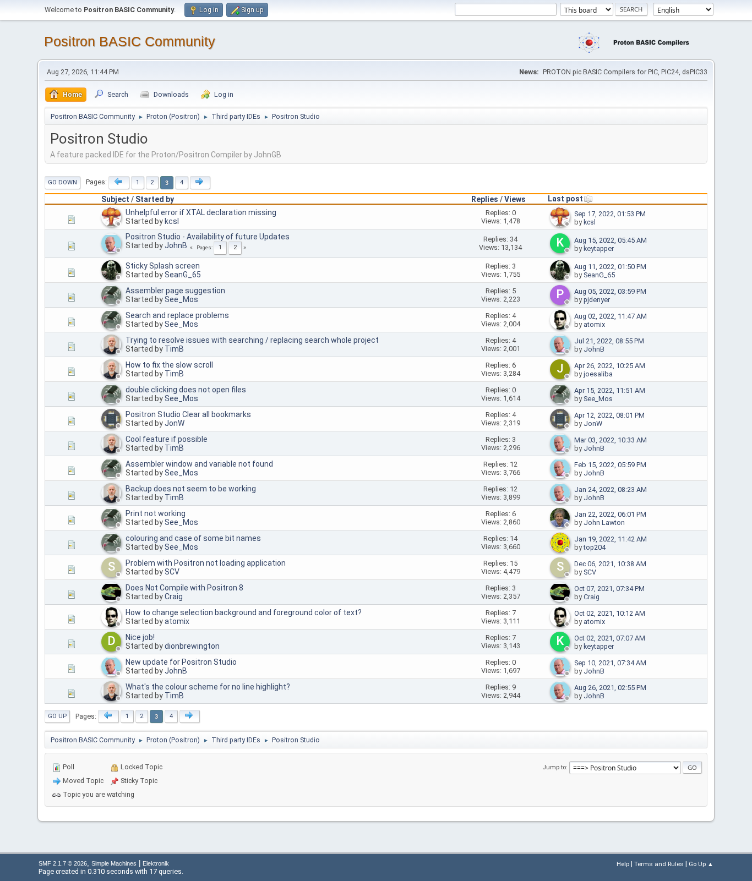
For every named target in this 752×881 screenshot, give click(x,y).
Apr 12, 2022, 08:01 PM (609, 415)
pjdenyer (597, 300)
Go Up (57, 716)
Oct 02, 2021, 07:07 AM (609, 638)
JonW (174, 423)
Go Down (62, 182)
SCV (172, 571)
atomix (594, 324)
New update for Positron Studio (181, 662)
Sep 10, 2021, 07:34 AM (610, 663)
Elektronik (156, 863)
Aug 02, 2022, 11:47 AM (610, 316)
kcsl (172, 221)
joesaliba (598, 374)
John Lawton (604, 522)
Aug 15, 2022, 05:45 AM (610, 240)
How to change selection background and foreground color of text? (244, 612)
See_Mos (181, 299)
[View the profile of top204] (561, 550)
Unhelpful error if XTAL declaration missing (201, 212)
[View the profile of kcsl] (112, 224)
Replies (484, 199)
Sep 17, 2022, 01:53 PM (610, 214)
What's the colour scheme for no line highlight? (208, 686)
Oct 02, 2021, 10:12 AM (609, 613)
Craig (174, 596)
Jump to (554, 767)
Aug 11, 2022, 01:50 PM (610, 266)
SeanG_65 (183, 274)
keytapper (599, 248)
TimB (174, 348)
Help (623, 864)
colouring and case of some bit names (193, 538)
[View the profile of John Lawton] (561, 525)
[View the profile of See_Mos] (112, 302)
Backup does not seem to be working (191, 488)
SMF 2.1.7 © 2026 (63, 863)
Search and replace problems (177, 315)
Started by (154, 199)
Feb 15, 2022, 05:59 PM (610, 465)
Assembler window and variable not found (199, 463)
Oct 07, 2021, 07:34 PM (609, 588)
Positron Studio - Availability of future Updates (208, 236)
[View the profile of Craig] (112, 599)
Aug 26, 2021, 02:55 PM (610, 687)
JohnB (176, 245)
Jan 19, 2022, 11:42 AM (610, 539)
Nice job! (140, 637)
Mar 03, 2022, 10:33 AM (610, 440)
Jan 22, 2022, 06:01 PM (610, 514)
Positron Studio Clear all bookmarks (188, 414)
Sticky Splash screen (163, 265)
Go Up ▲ (701, 864)
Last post (565, 198)
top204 (595, 547)
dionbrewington (192, 646)
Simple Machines (114, 863)
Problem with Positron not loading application (206, 563)
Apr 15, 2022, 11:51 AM (609, 390)
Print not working (156, 513)
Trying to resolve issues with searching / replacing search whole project (252, 340)
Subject (115, 199)
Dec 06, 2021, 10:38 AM (610, 564)
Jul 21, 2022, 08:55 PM (609, 341)
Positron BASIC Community (129, 41)
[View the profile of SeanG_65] (112, 277)
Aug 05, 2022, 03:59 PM (610, 291)
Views (515, 199)
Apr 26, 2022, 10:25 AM (609, 366)
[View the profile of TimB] (112, 352)
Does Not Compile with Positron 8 (184, 587)
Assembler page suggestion (175, 290)
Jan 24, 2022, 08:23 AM (610, 489)
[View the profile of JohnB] (112, 251)
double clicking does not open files (186, 389)
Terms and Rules (659, 864)
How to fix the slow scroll (169, 364)
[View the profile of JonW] (112, 426)
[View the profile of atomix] (561, 327)
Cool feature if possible (167, 439)
